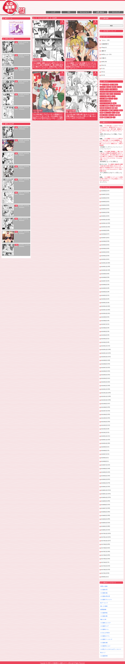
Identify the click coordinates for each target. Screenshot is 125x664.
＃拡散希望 (104, 44)
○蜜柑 (102, 50)
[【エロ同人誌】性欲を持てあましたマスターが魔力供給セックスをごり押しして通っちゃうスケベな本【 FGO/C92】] (81, 91)
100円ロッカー (105, 54)
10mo (102, 65)
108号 (102, 61)
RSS (69, 12)
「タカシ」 (104, 40)
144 (102, 71)
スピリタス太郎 (37, 59)
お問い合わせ (100, 12)
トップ (53, 12)
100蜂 (102, 58)
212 (102, 75)
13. (102, 68)
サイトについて (84, 12)
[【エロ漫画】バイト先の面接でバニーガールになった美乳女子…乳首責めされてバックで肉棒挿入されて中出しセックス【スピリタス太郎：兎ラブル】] (81, 40)
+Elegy (103, 47)
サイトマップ (116, 12)
